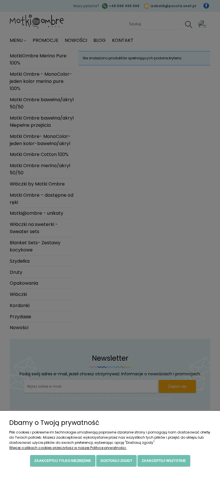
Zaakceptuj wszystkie (164, 461)
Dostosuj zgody (116, 461)
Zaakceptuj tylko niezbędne (62, 461)
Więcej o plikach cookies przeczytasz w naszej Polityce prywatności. (68, 447)
